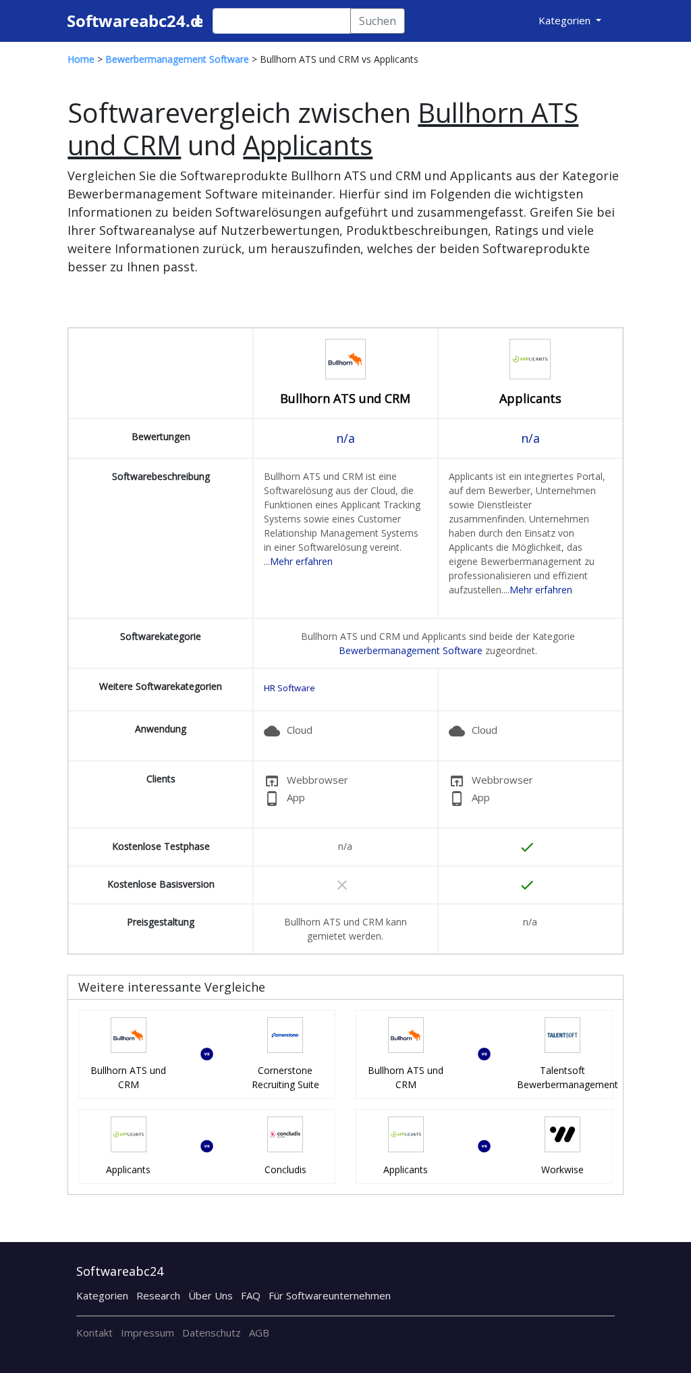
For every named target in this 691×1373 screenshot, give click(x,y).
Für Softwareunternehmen (330, 1295)
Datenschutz (211, 1332)
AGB (259, 1332)
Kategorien (102, 1295)
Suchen (377, 21)
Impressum (147, 1332)
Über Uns (210, 1295)
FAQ (250, 1295)
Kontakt (94, 1332)
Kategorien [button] (565, 20)
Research (158, 1295)
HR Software (289, 688)
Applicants (530, 398)
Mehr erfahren (301, 561)
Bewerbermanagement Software (410, 650)
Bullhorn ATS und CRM (345, 398)
